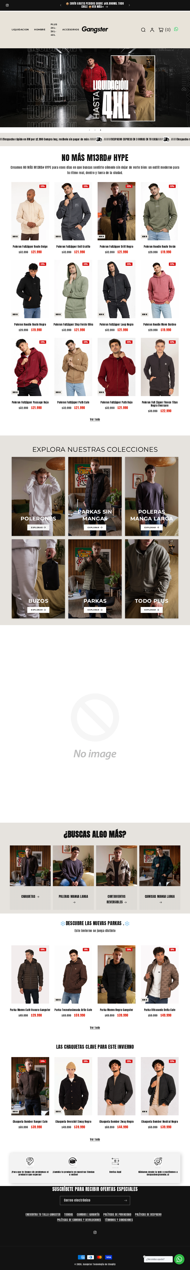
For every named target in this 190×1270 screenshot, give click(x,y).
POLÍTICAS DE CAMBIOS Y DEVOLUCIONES (79, 1220)
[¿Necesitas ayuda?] (179, 1259)
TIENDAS (68, 1214)
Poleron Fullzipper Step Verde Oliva (73, 324)
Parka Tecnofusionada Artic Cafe (73, 1010)
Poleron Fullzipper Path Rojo (117, 402)
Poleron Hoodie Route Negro (30, 324)
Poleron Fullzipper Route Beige (30, 246)
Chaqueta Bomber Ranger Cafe (30, 1121)
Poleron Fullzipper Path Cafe (73, 402)
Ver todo (95, 419)
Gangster (87, 1264)
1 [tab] (89, 130)
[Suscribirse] (125, 1200)
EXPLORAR (36, 527)
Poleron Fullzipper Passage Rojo (30, 402)
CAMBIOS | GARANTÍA (88, 1214)
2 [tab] (95, 130)
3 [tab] (100, 130)
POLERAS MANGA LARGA (73, 896)
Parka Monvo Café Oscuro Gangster (30, 1010)
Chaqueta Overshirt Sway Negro (73, 1121)
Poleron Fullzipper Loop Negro (117, 324)
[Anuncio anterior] (61, 5)
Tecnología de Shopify (104, 1264)
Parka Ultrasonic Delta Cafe (160, 1010)
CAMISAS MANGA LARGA (160, 896)
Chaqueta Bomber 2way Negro (116, 1121)
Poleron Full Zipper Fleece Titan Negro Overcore (160, 404)
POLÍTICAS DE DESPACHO (148, 1214)
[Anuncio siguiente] (129, 5)
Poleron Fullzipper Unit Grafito (73, 246)
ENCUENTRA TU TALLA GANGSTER (43, 1214)
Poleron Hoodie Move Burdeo (159, 324)
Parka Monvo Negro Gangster (116, 1010)
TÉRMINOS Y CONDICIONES (119, 1220)
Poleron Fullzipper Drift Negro (116, 246)
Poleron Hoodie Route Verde (160, 246)
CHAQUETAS (28, 896)
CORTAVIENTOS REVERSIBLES (116, 899)
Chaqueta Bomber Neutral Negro (159, 1121)
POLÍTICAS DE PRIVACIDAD (117, 1214)
